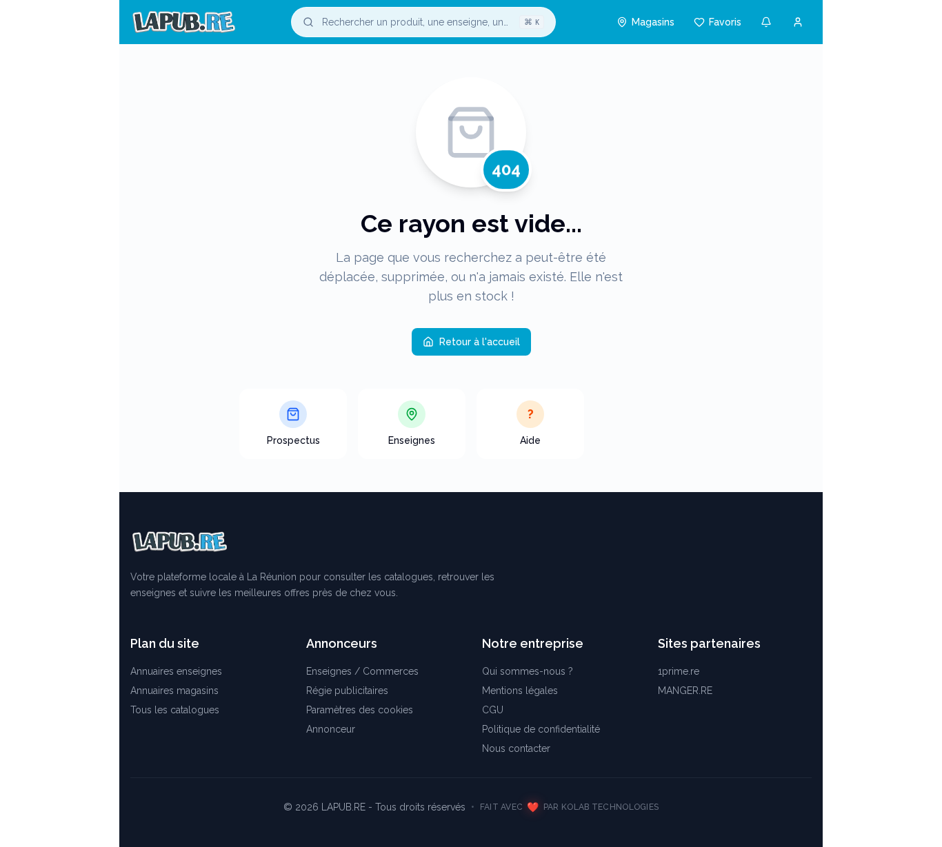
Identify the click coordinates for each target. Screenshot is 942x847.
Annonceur (330, 729)
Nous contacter (516, 748)
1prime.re (678, 671)
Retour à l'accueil (479, 341)
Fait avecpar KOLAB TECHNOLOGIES (569, 807)
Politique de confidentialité (541, 729)
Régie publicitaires (347, 690)
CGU (492, 709)
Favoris (725, 22)
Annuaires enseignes (176, 671)
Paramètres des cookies (359, 709)
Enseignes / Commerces (362, 671)
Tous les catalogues (174, 709)
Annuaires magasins (174, 690)
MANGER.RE (685, 690)
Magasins (653, 22)
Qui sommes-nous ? (527, 671)
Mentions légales (520, 690)
